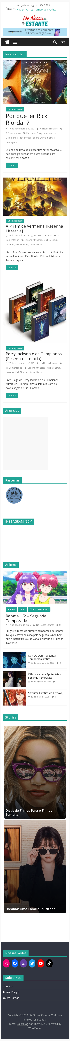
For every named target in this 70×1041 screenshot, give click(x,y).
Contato (8, 986)
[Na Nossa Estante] (7, 42)
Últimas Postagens (39, 609)
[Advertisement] (25, 443)
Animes (11, 609)
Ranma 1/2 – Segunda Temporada (26, 618)
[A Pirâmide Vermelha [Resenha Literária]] (35, 180)
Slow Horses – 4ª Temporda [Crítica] (38, 9)
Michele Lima (50, 239)
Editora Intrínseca (33, 239)
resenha (10, 244)
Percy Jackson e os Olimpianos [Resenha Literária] (34, 356)
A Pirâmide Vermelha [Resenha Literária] (34, 228)
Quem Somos (11, 998)
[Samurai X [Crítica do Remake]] (14, 691)
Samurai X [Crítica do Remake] (45, 693)
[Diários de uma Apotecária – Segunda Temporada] (14, 672)
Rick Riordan (25, 137)
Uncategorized (15, 109)
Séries (22, 609)
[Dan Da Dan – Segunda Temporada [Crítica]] (14, 654)
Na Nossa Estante (49, 128)
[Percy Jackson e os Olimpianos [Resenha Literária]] (35, 282)
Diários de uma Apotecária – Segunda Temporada (44, 676)
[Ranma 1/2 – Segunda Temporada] (35, 572)
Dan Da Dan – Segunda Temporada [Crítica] (42, 657)
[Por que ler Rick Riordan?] (35, 62)
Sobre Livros (39, 137)
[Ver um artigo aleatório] (63, 42)
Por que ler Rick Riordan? (26, 119)
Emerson (30, 133)
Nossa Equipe (11, 992)
